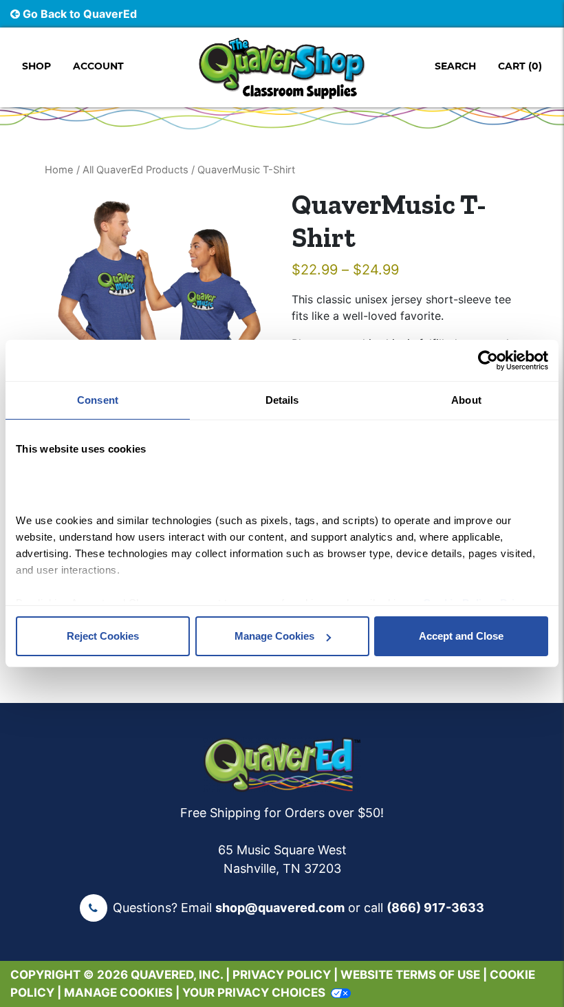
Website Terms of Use (410, 975)
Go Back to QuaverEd (78, 14)
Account (98, 66)
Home (59, 170)
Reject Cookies (103, 636)
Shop (36, 66)
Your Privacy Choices (253, 992)
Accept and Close (461, 636)
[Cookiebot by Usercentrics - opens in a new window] (488, 360)
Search (455, 66)
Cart (520, 66)
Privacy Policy (281, 975)
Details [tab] (282, 400)
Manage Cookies (274, 636)
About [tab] (466, 400)
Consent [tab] (97, 400)
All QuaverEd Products (135, 170)
